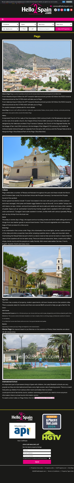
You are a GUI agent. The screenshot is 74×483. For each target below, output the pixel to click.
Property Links (49, 468)
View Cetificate (22, 441)
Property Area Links (37, 468)
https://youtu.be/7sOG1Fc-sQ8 (44, 398)
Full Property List (61, 468)
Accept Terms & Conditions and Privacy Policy (35, 458)
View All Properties (64, 29)
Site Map (71, 468)
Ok (63, 1)
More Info (69, 1)
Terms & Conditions (54, 471)
